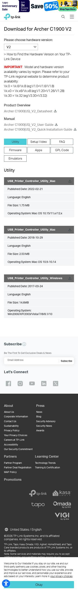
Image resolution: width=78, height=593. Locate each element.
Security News (44, 425)
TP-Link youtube (32, 383)
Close (75, 6)
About (8, 405)
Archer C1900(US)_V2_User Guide (28, 124)
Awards (40, 430)
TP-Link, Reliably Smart (12, 15)
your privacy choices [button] (61, 576)
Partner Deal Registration (17, 467)
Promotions (12, 479)
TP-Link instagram (20, 383)
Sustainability (11, 425)
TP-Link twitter (55, 383)
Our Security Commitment (18, 449)
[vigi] (62, 516)
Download (70, 181)
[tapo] (38, 505)
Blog (38, 416)
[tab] (15, 142)
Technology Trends (45, 462)
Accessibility (11, 444)
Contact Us (10, 421)
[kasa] (62, 493)
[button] (24, 344)
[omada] (62, 505)
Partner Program (13, 462)
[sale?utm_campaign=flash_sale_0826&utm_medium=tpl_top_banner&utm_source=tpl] (39, 6)
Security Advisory (45, 421)
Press (40, 405)
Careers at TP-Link (14, 439)
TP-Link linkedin (43, 383)
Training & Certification (47, 467)
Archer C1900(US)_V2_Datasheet (28, 111)
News (39, 411)
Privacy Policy (11, 430)
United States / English (25, 529)
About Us (9, 411)
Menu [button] (72, 14)
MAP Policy (10, 472)
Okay (39, 584)
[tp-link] (38, 493)
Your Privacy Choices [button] (15, 435)
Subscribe (66, 360)
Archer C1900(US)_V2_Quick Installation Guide (38, 129)
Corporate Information (16, 416)
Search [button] (63, 14)
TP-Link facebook (8, 383)
